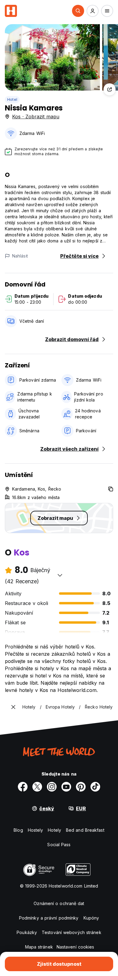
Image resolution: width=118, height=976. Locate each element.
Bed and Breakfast (85, 830)
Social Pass (58, 844)
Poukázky (27, 932)
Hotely (54, 830)
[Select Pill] (78, 11)
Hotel (12, 99)
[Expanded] (13, 707)
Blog (18, 830)
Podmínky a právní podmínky (49, 917)
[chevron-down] (60, 575)
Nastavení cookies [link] (75, 946)
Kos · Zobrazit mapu (35, 117)
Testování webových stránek (71, 932)
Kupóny (91, 917)
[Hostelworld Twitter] (37, 787)
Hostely (35, 830)
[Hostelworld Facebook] (23, 787)
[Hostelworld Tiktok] (95, 787)
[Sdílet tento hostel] (109, 89)
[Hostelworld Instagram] (52, 787)
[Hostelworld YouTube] (66, 787)
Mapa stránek (39, 946)
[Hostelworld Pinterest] (81, 787)
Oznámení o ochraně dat (59, 903)
